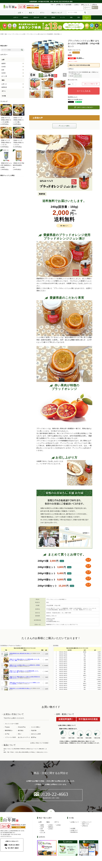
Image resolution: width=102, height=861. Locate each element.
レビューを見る (76, 52)
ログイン (88, 7)
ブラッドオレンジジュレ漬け (19, 34)
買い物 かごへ (88, 560)
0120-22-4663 (14, 845)
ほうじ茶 (42, 832)
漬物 (71, 17)
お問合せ (94, 4)
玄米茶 (42, 830)
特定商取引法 (74, 832)
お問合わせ (85, 825)
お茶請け (50, 825)
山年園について (75, 822)
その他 (4, 96)
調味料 (53, 17)
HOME (2, 34)
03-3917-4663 (6, 834)
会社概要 (73, 828)
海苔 (45, 17)
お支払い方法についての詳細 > (39, 743)
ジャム (86, 17)
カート (95, 7)
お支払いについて (86, 822)
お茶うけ (15, 17)
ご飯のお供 (36, 17)
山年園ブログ (74, 830)
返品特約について (72, 97)
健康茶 (42, 825)
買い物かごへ (64, 225)
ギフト (42, 12)
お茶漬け (50, 828)
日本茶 (42, 827)
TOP (52, 4)
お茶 (19, 12)
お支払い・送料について (81, 4)
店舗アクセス (85, 824)
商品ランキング (57, 12)
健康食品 (25, 17)
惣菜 (79, 17)
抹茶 (41, 828)
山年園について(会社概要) (64, 4)
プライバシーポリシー (5, 836)
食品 (30, 12)
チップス (62, 17)
